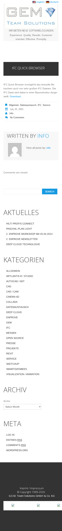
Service (46, 105)
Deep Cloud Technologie (23, 244)
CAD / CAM (12, 291)
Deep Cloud (14, 312)
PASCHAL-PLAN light (19, 228)
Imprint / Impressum (32, 488)
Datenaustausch (28, 105)
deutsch (54, 2)
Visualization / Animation (22, 374)
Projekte (12, 348)
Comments (16, 445)
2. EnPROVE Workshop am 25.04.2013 (29, 234)
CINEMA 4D (12, 296)
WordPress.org (17, 450)
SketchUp (12, 363)
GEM (9, 322)
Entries (14, 440)
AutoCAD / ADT (15, 281)
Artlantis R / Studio (19, 276)
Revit (9, 353)
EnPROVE (12, 317)
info (11, 113)
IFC (39, 105)
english (40, 2)
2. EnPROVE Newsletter (22, 239)
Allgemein (14, 105)
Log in (10, 434)
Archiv (6, 401)
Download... (16, 96)
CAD (8, 286)
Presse (11, 343)
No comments (17, 117)
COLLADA (11, 302)
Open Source (15, 338)
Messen (11, 333)
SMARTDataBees (16, 369)
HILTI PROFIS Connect (20, 223)
